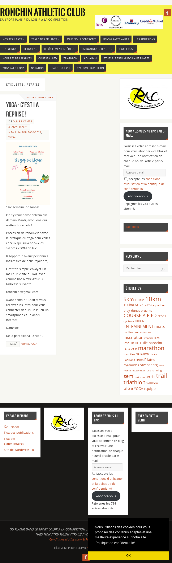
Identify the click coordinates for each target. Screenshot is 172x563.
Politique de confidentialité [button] (115, 543)
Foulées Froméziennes (137, 332)
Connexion (11, 426)
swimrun (140, 377)
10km (153, 299)
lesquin (129, 343)
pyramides (131, 365)
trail (161, 375)
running (157, 370)
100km (129, 305)
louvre (130, 348)
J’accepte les (144, 184)
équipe (150, 388)
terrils (150, 376)
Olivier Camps (22, 121)
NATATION (142, 354)
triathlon (135, 382)
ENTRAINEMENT (139, 326)
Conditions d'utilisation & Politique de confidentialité (86, 539)
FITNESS (159, 327)
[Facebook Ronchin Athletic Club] (167, 12)
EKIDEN (139, 321)
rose (148, 370)
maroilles (129, 354)
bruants (146, 310)
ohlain (153, 354)
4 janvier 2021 (18, 126)
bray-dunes (132, 310)
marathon (151, 348)
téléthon (152, 383)
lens (156, 338)
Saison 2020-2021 (29, 132)
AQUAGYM (146, 305)
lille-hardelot (152, 342)
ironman (149, 337)
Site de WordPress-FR (19, 450)
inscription (133, 337)
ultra (128, 388)
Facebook (132, 227)
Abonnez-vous (138, 196)
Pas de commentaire (39, 97)
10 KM (139, 300)
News (12, 132)
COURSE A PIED (140, 315)
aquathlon (158, 305)
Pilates (149, 359)
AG (137, 305)
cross (162, 316)
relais (161, 365)
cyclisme (129, 321)
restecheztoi (138, 370)
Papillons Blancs (133, 360)
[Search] (163, 270)
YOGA (12, 137)
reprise (25, 343)
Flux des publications (19, 433)
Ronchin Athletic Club (42, 12)
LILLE (138, 343)
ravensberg (149, 365)
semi (129, 375)
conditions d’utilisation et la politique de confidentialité (144, 184)
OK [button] (128, 555)
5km (129, 299)
